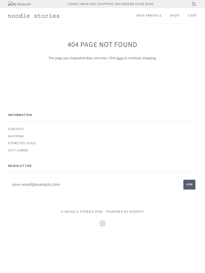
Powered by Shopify (125, 212)
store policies (22, 143)
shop (174, 15)
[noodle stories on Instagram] (102, 224)
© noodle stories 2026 (82, 212)
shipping (16, 136)
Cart (192, 15)
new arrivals (148, 15)
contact (16, 129)
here (119, 58)
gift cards (18, 150)
